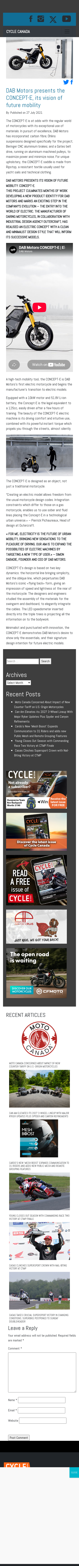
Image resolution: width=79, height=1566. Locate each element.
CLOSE (74, 1472)
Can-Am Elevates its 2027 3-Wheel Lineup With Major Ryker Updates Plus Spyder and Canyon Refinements (43, 717)
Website (13, 1420)
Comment (15, 1348)
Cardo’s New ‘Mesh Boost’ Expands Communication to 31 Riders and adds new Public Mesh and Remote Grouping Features (40, 731)
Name (12, 1400)
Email (12, 1410)
